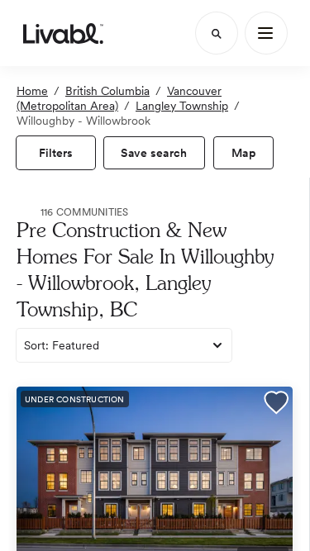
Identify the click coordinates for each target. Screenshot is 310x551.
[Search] (216, 33)
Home (32, 90)
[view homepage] (63, 33)
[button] (276, 404)
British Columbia (107, 90)
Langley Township (182, 105)
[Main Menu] (266, 33)
